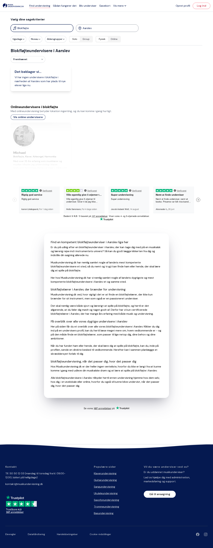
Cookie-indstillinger (100, 534)
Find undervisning (39, 5)
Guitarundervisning (105, 480)
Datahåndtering (36, 534)
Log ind (201, 5)
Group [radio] (86, 39)
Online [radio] (114, 39)
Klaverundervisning (105, 473)
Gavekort (104, 5)
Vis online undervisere (28, 117)
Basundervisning (103, 513)
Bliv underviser (88, 5)
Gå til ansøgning (159, 494)
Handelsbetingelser (67, 534)
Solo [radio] (74, 39)
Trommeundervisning (106, 506)
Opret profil (183, 5)
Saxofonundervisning (106, 500)
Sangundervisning (104, 486)
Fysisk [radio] (102, 39)
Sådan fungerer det (65, 5)
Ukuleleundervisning (106, 493)
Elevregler (10, 534)
